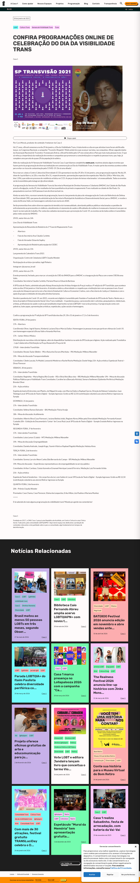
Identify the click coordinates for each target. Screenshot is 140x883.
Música (113, 606)
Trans (57, 27)
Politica (73, 743)
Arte (95, 671)
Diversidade (19, 610)
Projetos (60, 4)
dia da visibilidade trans (23, 819)
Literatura (71, 599)
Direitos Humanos (28, 606)
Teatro (66, 814)
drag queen (110, 667)
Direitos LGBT (70, 738)
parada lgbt (34, 670)
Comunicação (99, 760)
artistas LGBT (99, 667)
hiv (16, 735)
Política (74, 751)
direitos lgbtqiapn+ (61, 743)
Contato (96, 4)
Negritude (97, 610)
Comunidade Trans (21, 814)
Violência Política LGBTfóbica (65, 747)
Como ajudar (27, 4)
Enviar (63, 880)
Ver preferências (128, 875)
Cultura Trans (25, 27)
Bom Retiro (98, 751)
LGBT (16, 27)
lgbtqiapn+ (23, 735)
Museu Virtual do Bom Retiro (104, 756)
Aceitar (92, 875)
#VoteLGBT (58, 738)
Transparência (110, 4)
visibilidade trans (21, 601)
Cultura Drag (104, 671)
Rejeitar (110, 875)
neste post (90, 163)
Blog (86, 4)
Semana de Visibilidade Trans (42, 27)
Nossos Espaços (45, 4)
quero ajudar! (131, 3)
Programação (74, 4)
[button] (136, 847)
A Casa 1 (14, 4)
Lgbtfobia (31, 597)
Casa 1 (15, 59)
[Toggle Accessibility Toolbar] (137, 433)
